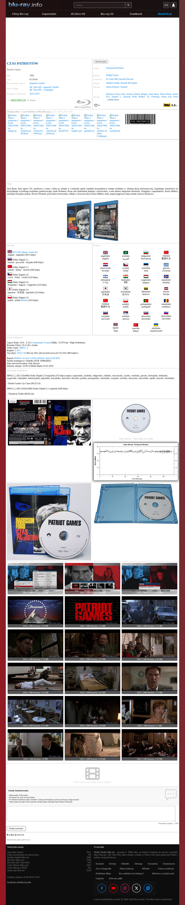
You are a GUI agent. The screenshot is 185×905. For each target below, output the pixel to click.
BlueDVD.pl (165, 14)
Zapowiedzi (49, 14)
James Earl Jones (169, 96)
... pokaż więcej (113, 99)
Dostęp (112, 863)
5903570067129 (18, 100)
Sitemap (138, 863)
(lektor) (24, 300)
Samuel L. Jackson (121, 96)
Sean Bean (153, 94)
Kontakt (100, 863)
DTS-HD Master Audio (23, 252)
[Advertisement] (92, 37)
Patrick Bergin (140, 94)
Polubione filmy (103, 873)
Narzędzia (153, 863)
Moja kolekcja (127, 868)
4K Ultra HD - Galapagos (41, 90)
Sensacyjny (100, 61)
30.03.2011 (34, 93)
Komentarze (169, 863)
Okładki (125, 863)
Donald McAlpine (129, 83)
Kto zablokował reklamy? (131, 873)
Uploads (100, 878)
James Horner (112, 87)
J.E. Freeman (153, 96)
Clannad (123, 87)
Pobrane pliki (115, 878)
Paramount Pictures (115, 68)
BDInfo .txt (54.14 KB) (25, 358)
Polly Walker (138, 96)
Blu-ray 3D (107, 14)
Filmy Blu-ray (20, 14)
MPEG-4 (24, 348)
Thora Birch (165, 94)
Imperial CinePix (37, 83)
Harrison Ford (112, 94)
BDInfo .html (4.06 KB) (49, 358)
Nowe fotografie (103, 868)
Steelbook (136, 14)
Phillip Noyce (112, 75)
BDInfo (145, 868)
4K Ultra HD (78, 14)
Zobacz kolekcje (166, 868)
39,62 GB (21, 353)
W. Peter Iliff (112, 79)
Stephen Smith (112, 83)
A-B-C (18, 350)
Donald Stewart (126, 79)
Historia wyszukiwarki (163, 873)
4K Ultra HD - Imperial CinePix (44, 87)
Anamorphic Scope (41, 342)
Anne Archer (126, 94)
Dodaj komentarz (16, 828)
